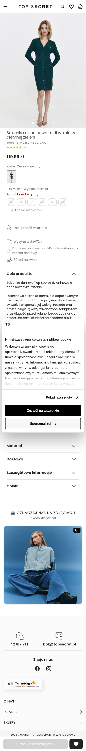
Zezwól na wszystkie (43, 410)
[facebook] (37, 669)
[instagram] (48, 669)
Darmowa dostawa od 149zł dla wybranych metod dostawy (45, 250)
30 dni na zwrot (25, 260)
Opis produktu (19, 273)
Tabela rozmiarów (28, 210)
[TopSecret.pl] (35, 6)
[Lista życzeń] (71, 6)
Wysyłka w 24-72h (28, 241)
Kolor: (23, 166)
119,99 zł (15, 156)
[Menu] (8, 6)
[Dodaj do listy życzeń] (76, 744)
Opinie (12, 486)
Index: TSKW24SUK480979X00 (27, 142)
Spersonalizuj (40, 423)
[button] (43, 701)
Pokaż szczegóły (59, 397)
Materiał (14, 445)
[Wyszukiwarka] (62, 6)
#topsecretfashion (43, 517)
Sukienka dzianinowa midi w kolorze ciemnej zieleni (42, 135)
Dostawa (15, 459)
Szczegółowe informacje (29, 472)
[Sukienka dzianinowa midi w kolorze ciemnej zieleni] (43, 70)
